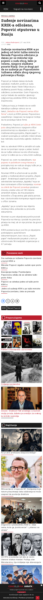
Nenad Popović (14, 308)
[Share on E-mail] (17, 301)
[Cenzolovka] (21, 3)
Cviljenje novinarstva (10, 384)
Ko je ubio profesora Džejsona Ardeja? (18, 453)
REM (6, 9)
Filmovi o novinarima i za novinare (16, 349)
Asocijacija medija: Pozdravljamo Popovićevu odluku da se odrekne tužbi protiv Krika (19, 275)
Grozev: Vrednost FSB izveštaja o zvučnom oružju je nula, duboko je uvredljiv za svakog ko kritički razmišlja (21, 413)
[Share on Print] (13, 301)
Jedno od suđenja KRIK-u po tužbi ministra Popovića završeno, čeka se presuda (20, 290)
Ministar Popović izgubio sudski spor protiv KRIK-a (21, 266)
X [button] (37, 597)
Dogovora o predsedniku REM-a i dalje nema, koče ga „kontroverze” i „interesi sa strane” (20, 527)
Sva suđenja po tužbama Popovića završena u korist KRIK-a (21, 259)
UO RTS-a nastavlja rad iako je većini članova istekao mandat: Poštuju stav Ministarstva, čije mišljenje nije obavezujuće (21, 559)
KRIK (9, 44)
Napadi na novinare (23, 9)
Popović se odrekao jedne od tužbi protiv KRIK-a (20, 283)
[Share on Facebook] (3, 301)
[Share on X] (8, 301)
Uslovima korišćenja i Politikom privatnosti (18, 597)
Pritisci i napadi (8, 16)
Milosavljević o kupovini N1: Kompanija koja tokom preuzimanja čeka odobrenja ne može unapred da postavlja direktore (21, 492)
